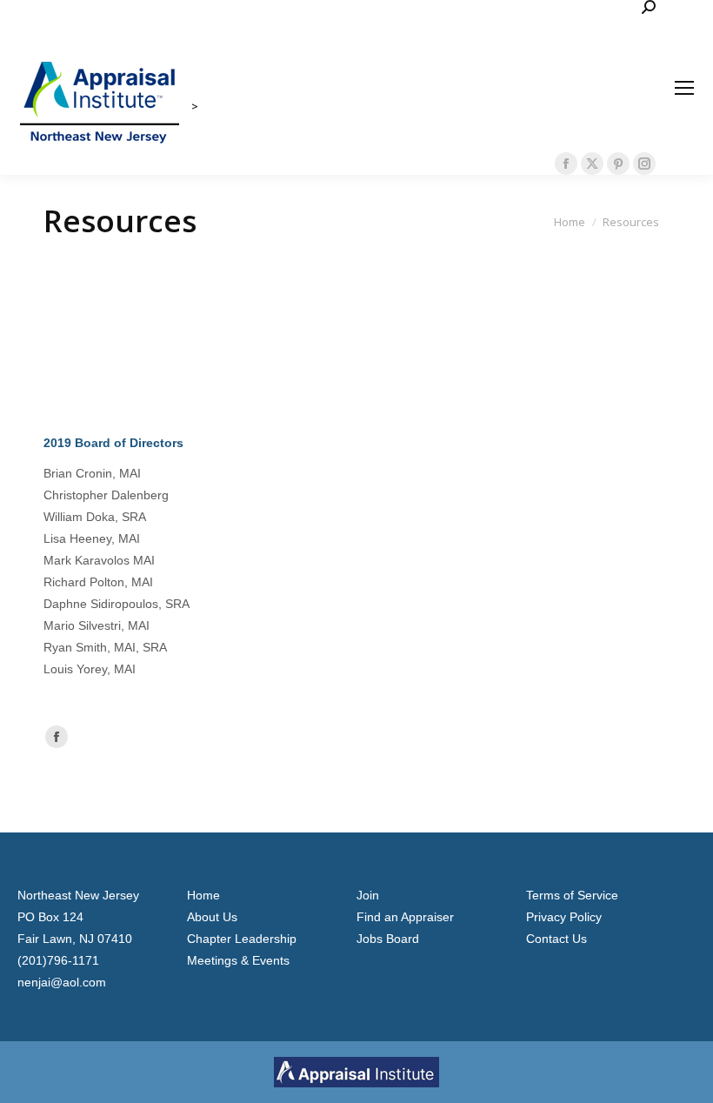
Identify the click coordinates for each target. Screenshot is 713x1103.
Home (203, 895)
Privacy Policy (564, 917)
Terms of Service (572, 895)
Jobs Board (387, 939)
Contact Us (556, 939)
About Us (212, 917)
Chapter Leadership (242, 939)
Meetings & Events (238, 960)
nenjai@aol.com (61, 982)
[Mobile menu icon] (684, 87)
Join (367, 895)
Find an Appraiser (405, 917)
